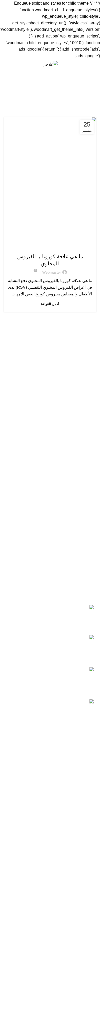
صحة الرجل (86, 909)
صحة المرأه (86, 899)
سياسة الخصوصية (81, 836)
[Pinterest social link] (19, 64)
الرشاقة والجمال (82, 928)
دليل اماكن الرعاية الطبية (75, 1019)
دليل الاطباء (86, 1010)
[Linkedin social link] (13, 64)
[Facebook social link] (30, 64)
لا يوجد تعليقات (59, 775)
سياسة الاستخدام (81, 846)
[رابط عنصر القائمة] (50, 681)
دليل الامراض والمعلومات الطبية (69, 991)
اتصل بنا (89, 865)
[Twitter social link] (24, 64)
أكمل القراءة (50, 304)
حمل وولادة (86, 957)
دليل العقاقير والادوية (78, 981)
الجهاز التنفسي (27, 246)
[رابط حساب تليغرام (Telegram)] (7, 64)
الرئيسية (75, 100)
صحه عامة (87, 918)
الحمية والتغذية (83, 947)
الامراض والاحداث (50, 246)
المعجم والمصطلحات (78, 1000)
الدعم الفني (86, 856)
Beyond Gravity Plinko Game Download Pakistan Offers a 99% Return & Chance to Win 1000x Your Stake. (51, 762)
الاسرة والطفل (73, 246)
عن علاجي (87, 827)
